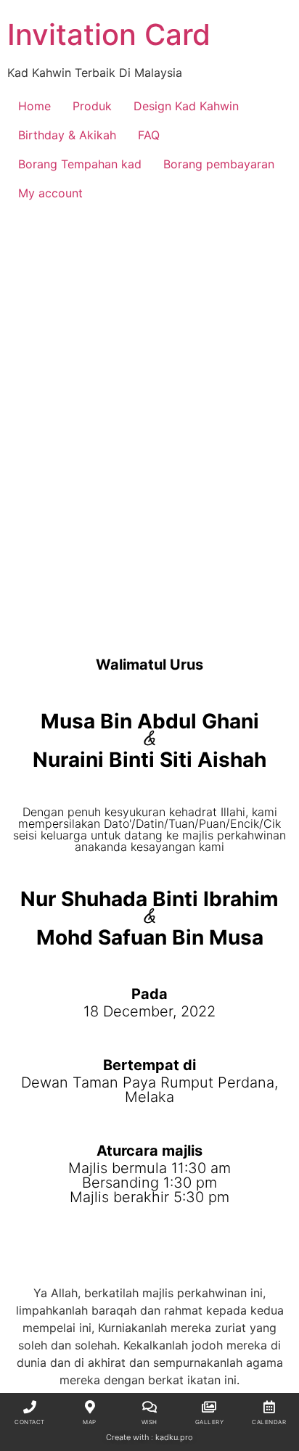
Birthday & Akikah (67, 135)
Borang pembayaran (218, 164)
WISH (149, 1422)
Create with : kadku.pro (149, 1437)
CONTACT (30, 1422)
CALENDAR (269, 1422)
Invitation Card (108, 34)
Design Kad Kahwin (186, 106)
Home (34, 106)
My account (50, 193)
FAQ (149, 135)
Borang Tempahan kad (80, 164)
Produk (92, 106)
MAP (90, 1422)
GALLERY (209, 1422)
